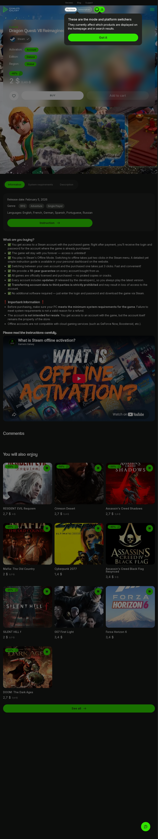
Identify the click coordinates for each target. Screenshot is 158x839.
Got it (103, 37)
